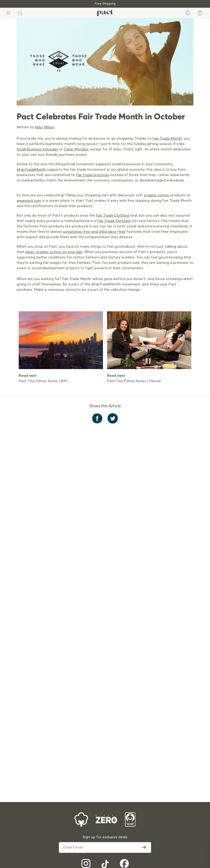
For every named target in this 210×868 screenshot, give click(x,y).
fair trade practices (92, 175)
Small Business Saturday (37, 149)
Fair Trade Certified (112, 215)
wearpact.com (29, 200)
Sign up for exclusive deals (105, 837)
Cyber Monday (76, 149)
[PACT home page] (105, 13)
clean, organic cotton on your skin (53, 252)
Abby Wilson (44, 127)
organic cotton (156, 195)
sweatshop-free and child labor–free (94, 232)
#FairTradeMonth (31, 169)
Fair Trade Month (167, 138)
